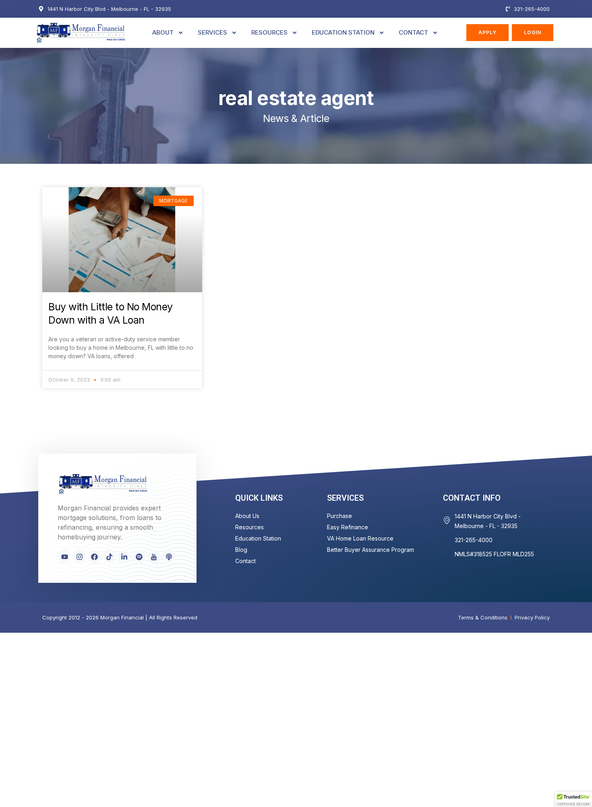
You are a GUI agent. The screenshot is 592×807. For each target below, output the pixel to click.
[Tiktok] (109, 556)
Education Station (343, 32)
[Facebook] (94, 556)
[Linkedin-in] (124, 556)
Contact (413, 32)
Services (212, 32)
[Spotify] (139, 556)
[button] (573, 799)
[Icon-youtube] (154, 556)
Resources (269, 32)
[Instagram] (79, 556)
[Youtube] (64, 556)
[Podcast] (169, 556)
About (163, 32)
